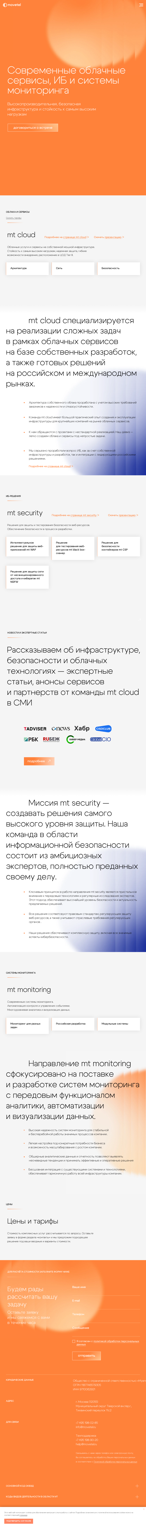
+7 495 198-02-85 (87, 1422)
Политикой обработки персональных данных (115, 1462)
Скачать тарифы (13, 218)
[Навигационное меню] (141, 5)
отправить (86, 1355)
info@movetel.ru (86, 1427)
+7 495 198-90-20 (87, 1440)
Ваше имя (79, 1287)
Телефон (78, 1314)
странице (23, 1515)
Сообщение (80, 1327)
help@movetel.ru (86, 1444)
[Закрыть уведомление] (143, 1509)
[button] (32, 128)
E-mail (76, 1300)
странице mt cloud (74, 237)
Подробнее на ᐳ (51, 466)
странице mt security (83, 515)
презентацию (113, 237)
